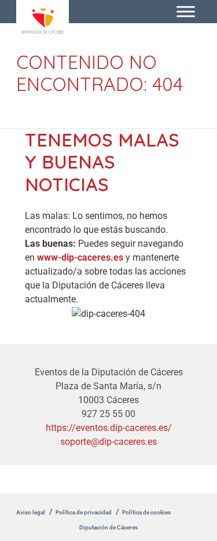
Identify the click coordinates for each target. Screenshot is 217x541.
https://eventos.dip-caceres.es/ (109, 427)
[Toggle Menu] (185, 11)
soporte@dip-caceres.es (108, 441)
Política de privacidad (84, 512)
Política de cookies (146, 512)
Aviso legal (30, 512)
